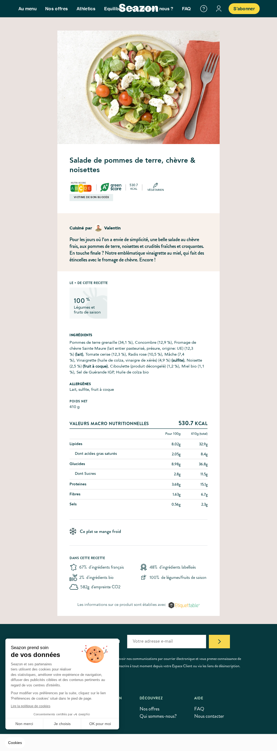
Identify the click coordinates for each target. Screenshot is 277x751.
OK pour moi (100, 724)
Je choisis (62, 724)
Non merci (24, 724)
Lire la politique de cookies (30, 706)
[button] (15, 743)
